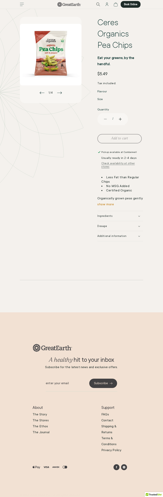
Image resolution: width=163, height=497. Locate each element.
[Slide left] (42, 92)
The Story (40, 414)
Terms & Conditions (108, 441)
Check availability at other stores (118, 165)
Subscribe (101, 383)
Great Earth (37, 495)
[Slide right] (59, 92)
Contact (107, 420)
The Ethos (40, 426)
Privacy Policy (111, 450)
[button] (21, 4)
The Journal (41, 432)
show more (105, 204)
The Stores (41, 420)
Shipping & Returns (108, 429)
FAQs (105, 414)
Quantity (103, 109)
